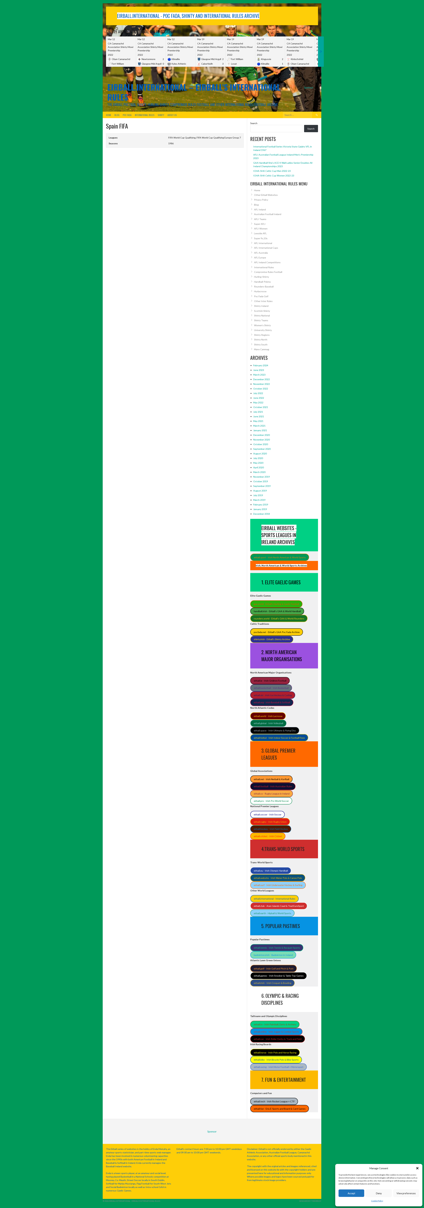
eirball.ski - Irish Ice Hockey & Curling (273, 695)
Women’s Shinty (262, 325)
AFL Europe (260, 257)
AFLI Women (260, 228)
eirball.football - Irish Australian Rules (273, 786)
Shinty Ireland (261, 305)
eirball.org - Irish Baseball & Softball (272, 702)
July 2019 (258, 495)
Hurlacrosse (260, 291)
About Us (172, 115)
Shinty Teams (261, 320)
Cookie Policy (377, 1201)
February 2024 (260, 365)
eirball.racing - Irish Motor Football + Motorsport (278, 1067)
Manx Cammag (261, 349)
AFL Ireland (260, 209)
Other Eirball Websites (266, 194)
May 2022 (258, 402)
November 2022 (261, 384)
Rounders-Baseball (264, 286)
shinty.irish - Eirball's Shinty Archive (272, 639)
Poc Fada (127, 115)
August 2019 (260, 490)
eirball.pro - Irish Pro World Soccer (271, 800)
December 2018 (261, 513)
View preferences (406, 1193)
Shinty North (260, 339)
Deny (379, 1193)
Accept (351, 1193)
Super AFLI (259, 223)
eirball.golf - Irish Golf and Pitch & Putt (273, 968)
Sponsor (308, 87)
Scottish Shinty (262, 310)
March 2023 (259, 374)
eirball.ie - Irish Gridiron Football (270, 680)
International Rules (144, 115)
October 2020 (260, 444)
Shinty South (260, 344)
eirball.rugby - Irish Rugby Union (270, 821)
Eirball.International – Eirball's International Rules (193, 92)
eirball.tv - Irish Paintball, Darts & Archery (275, 1024)
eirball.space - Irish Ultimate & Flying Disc (275, 730)
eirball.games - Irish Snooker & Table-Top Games (279, 975)
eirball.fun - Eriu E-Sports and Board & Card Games (280, 1108)
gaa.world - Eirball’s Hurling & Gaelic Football (276, 604)
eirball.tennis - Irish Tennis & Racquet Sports (277, 947)
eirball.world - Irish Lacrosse (268, 716)
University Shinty (263, 330)
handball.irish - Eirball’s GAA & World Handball (277, 611)
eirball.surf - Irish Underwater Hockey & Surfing (278, 885)
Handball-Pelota (262, 281)
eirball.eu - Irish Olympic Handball (271, 870)
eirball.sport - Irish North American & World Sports (280, 557)
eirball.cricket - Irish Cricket (268, 836)
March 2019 (259, 499)
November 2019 (261, 476)
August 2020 (260, 453)
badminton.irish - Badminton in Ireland (273, 955)
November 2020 (261, 439)
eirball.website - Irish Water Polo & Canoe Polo (278, 878)
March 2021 (259, 425)
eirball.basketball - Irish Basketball (271, 687)
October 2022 (260, 388)
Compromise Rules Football (268, 272)
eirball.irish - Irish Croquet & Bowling (272, 983)
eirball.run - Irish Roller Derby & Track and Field (278, 1039)
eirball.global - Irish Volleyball (268, 723)
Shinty (161, 115)
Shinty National (262, 315)
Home (108, 115)
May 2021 (258, 421)
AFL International (263, 243)
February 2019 (260, 504)
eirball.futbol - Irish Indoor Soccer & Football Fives (279, 737)
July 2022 (258, 393)
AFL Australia (261, 252)
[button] (417, 1168)
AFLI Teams (260, 219)
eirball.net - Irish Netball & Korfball (271, 779)
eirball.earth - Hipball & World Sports (272, 913)
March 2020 (259, 472)
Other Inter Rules (263, 301)
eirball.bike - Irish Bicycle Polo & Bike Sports (276, 1059)
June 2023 (258, 370)
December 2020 (261, 435)
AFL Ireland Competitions (267, 262)
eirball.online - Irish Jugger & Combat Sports (276, 1031)
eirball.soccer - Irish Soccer (267, 814)
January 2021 (260, 430)
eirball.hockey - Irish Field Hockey (271, 828)
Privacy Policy (261, 199)
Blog (116, 115)
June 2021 (258, 416)
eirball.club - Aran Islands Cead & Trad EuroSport (279, 906)
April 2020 (258, 467)
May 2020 (258, 462)
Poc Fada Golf (261, 296)
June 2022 (258, 397)
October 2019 (260, 481)
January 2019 (260, 509)
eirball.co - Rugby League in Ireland (272, 793)
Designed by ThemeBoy (310, 1201)
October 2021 (260, 407)
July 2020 (258, 458)
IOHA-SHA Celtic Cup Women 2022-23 (273, 175)
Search (253, 123)
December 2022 (261, 379)
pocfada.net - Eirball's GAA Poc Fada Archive (277, 632)
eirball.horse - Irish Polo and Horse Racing (275, 1052)
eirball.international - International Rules (274, 898)
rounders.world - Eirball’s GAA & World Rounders (279, 618)
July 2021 (258, 411)
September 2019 (262, 486)
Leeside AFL (260, 233)
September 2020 (262, 448)
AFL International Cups (266, 247)
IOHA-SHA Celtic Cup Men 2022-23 (272, 170)
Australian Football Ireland (267, 214)
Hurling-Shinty (261, 276)
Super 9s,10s (260, 238)
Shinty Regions (262, 334)
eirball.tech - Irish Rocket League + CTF (274, 1101)
